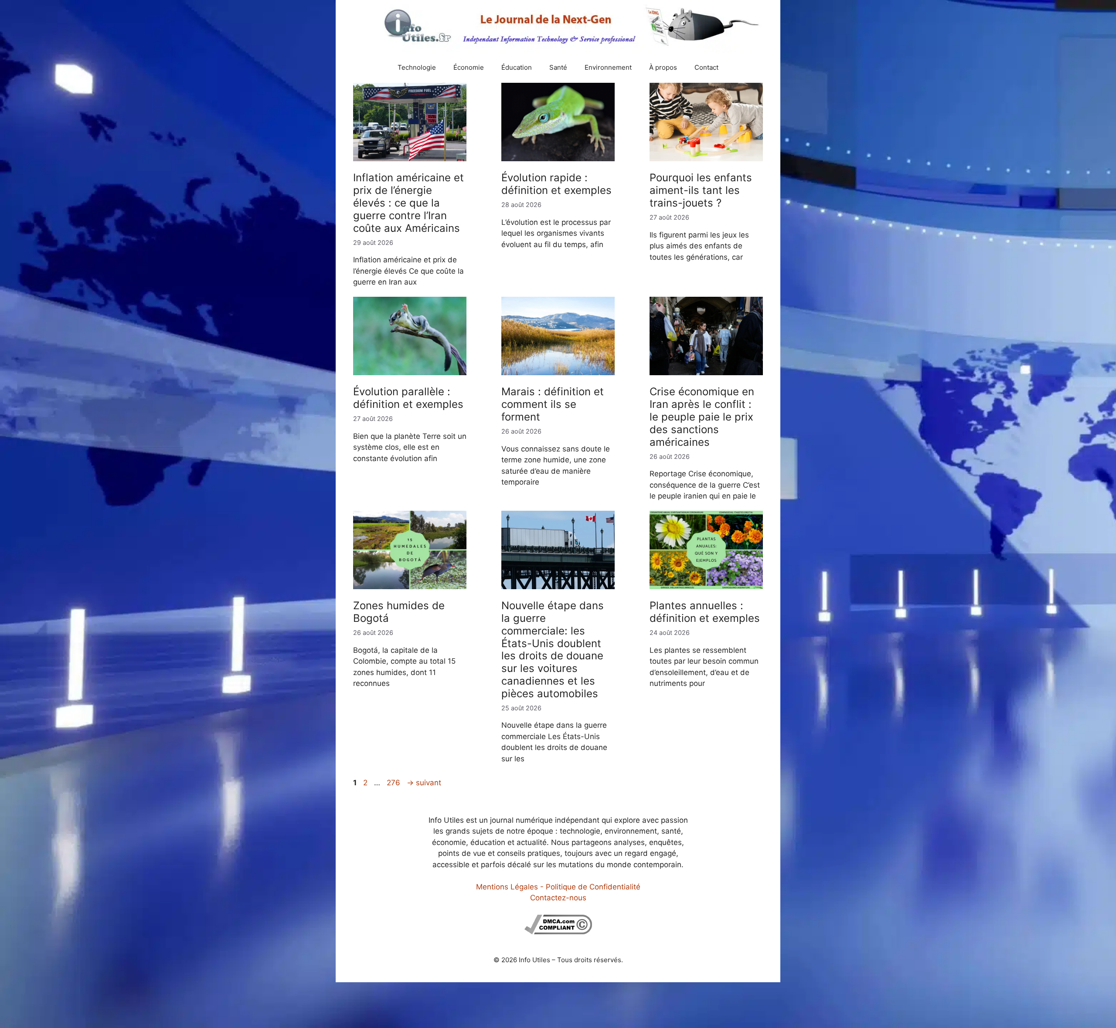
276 (394, 782)
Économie (468, 67)
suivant (424, 782)
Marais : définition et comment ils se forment (552, 404)
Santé (558, 67)
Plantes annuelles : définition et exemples (705, 611)
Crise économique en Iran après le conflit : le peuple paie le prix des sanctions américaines (702, 416)
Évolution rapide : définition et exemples (556, 184)
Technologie (417, 67)
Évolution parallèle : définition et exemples (408, 398)
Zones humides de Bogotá (399, 611)
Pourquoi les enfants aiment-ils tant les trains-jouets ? (701, 190)
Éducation (516, 67)
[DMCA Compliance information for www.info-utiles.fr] (558, 931)
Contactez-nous (558, 897)
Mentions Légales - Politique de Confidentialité (558, 886)
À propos (663, 67)
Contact (706, 67)
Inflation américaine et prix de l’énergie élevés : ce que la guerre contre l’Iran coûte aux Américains (408, 202)
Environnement (608, 67)
